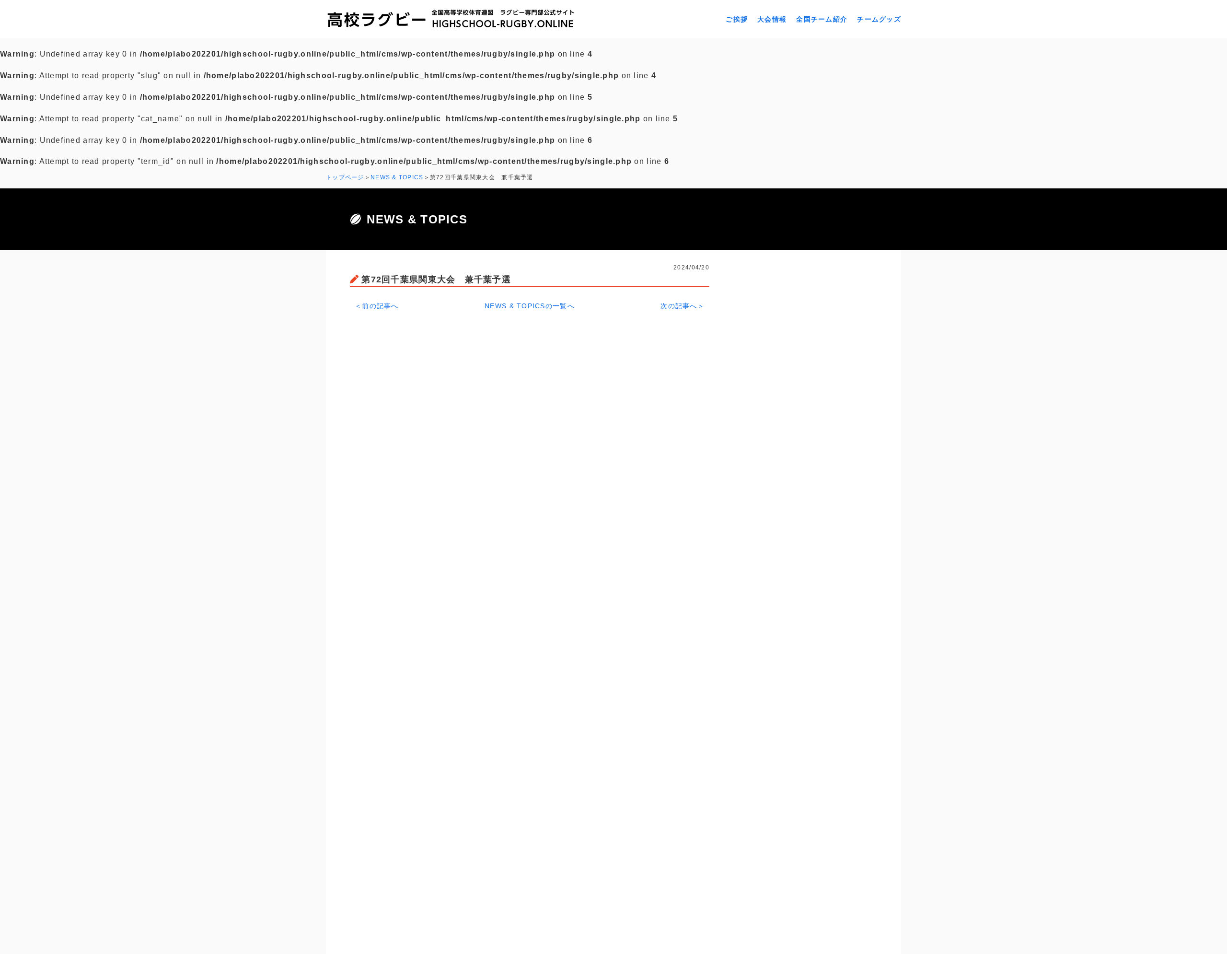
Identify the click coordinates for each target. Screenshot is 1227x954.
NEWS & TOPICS (397, 177)
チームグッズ (879, 19)
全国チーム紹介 (821, 19)
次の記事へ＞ (682, 306)
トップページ (345, 177)
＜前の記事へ (377, 306)
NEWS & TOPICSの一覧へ (530, 305)
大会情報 (772, 19)
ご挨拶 (737, 19)
